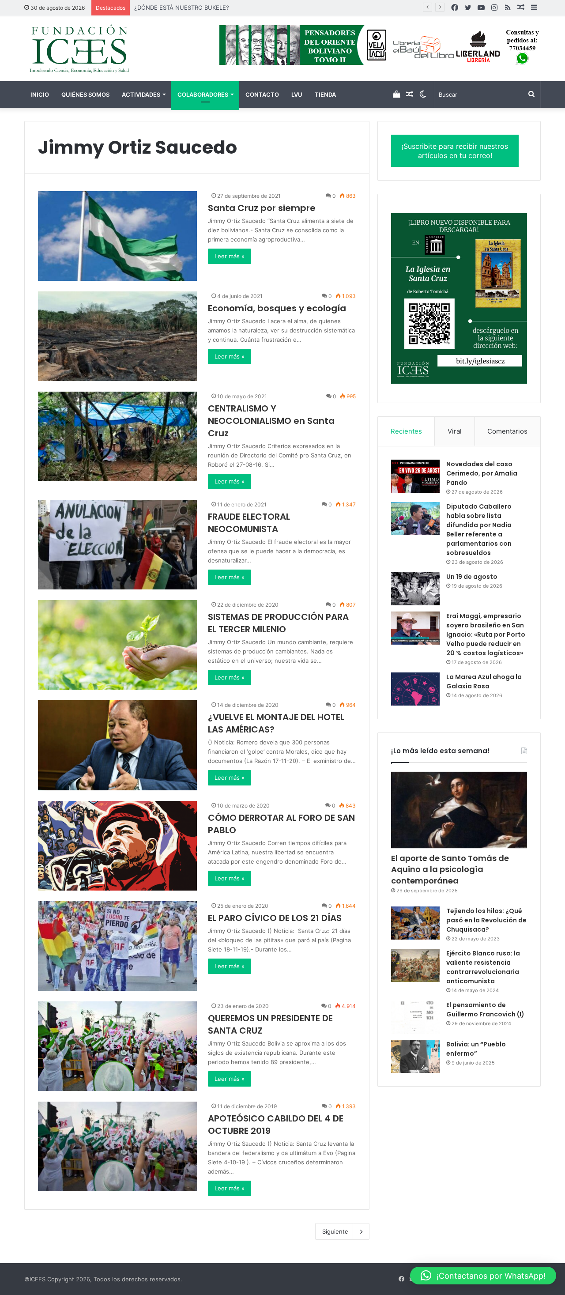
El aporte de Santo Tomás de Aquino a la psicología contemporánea (450, 869)
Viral (455, 431)
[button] (483, 1275)
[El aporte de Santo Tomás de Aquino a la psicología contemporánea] (459, 810)
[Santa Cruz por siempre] (117, 236)
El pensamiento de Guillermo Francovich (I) (485, 1010)
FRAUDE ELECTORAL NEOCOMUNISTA (249, 522)
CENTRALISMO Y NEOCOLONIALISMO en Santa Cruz (271, 420)
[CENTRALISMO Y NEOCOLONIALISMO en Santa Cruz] (117, 436)
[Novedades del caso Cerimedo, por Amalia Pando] (415, 476)
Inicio (39, 94)
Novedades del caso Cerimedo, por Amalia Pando (481, 473)
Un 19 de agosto (471, 576)
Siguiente (335, 1231)
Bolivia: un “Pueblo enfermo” (476, 1049)
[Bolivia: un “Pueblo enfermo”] (415, 1056)
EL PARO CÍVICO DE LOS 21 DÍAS (275, 918)
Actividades (141, 94)
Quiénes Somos (85, 94)
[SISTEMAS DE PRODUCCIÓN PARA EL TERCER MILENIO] (117, 645)
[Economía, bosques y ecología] (117, 336)
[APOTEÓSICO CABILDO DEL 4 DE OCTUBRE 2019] (117, 1146)
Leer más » (230, 256)
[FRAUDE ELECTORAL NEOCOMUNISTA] (117, 544)
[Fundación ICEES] (106, 49)
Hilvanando (149, 7)
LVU (296, 94)
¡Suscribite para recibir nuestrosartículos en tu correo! (455, 151)
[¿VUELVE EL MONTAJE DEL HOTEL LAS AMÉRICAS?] (117, 745)
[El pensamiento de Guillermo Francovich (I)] (415, 1017)
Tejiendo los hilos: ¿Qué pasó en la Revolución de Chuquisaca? (486, 920)
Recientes (406, 431)
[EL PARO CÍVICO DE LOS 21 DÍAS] (117, 946)
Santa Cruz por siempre (262, 208)
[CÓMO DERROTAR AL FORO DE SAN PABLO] (117, 846)
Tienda (325, 94)
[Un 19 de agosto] (415, 588)
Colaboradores (202, 94)
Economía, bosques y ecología (277, 308)
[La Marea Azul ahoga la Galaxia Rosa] (415, 689)
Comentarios (507, 431)
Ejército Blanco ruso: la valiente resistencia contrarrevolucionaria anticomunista (483, 967)
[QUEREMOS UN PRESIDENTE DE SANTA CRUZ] (117, 1046)
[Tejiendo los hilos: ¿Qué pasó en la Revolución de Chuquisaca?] (415, 923)
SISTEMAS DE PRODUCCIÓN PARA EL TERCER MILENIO (278, 623)
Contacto (262, 94)
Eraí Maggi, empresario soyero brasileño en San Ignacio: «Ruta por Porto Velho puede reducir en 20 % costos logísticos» (485, 634)
